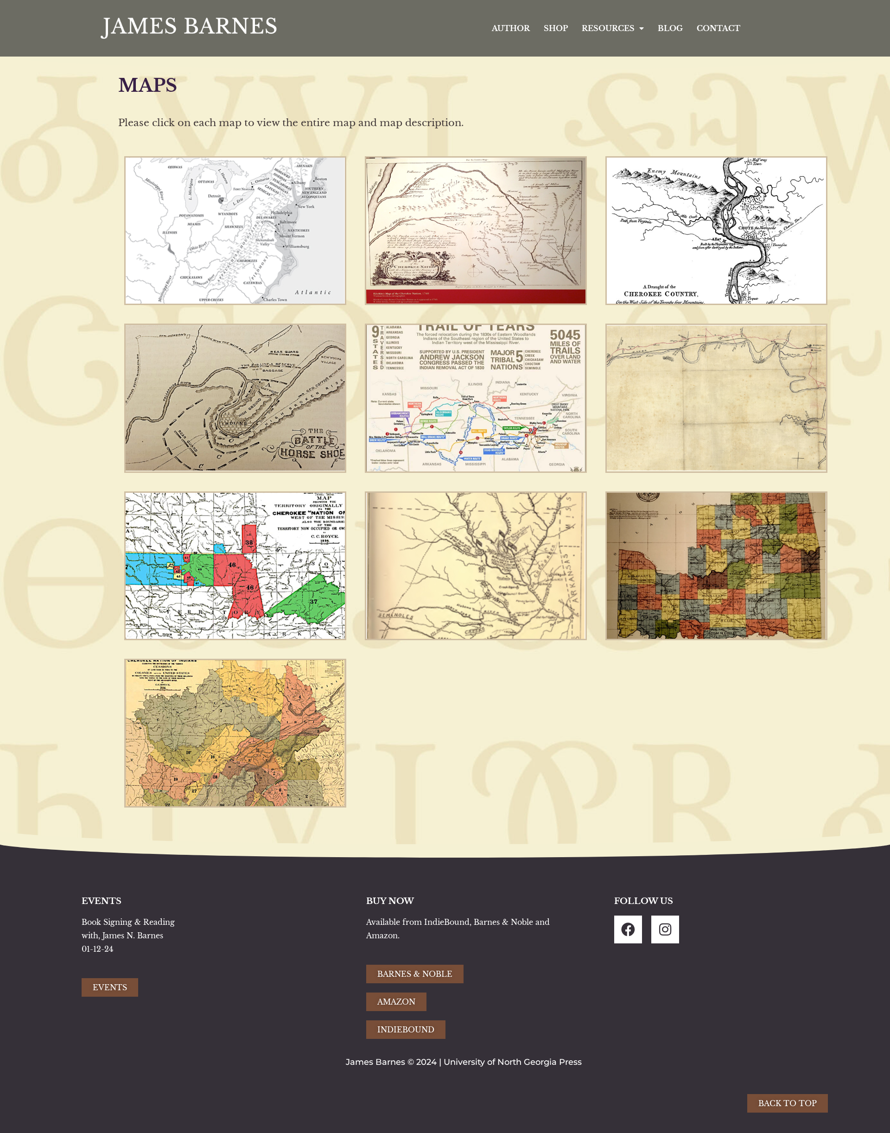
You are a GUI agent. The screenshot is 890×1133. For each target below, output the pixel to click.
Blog (670, 28)
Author (511, 28)
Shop (556, 28)
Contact (718, 28)
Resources (608, 28)
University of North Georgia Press (513, 1062)
